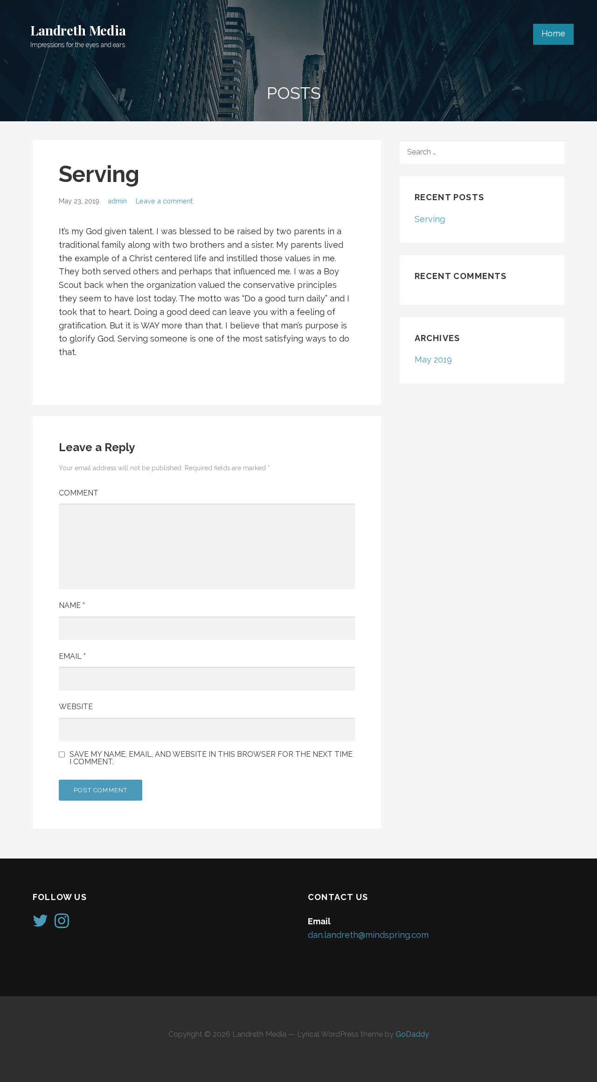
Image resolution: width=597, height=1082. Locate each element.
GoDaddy (412, 1034)
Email (72, 656)
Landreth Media (78, 30)
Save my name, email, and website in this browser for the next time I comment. (211, 758)
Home (553, 33)
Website (76, 706)
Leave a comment (164, 201)
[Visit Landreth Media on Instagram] (62, 923)
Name (72, 605)
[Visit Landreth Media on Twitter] (40, 923)
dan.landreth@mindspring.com (368, 935)
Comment (78, 493)
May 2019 (433, 359)
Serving (430, 219)
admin (117, 201)
